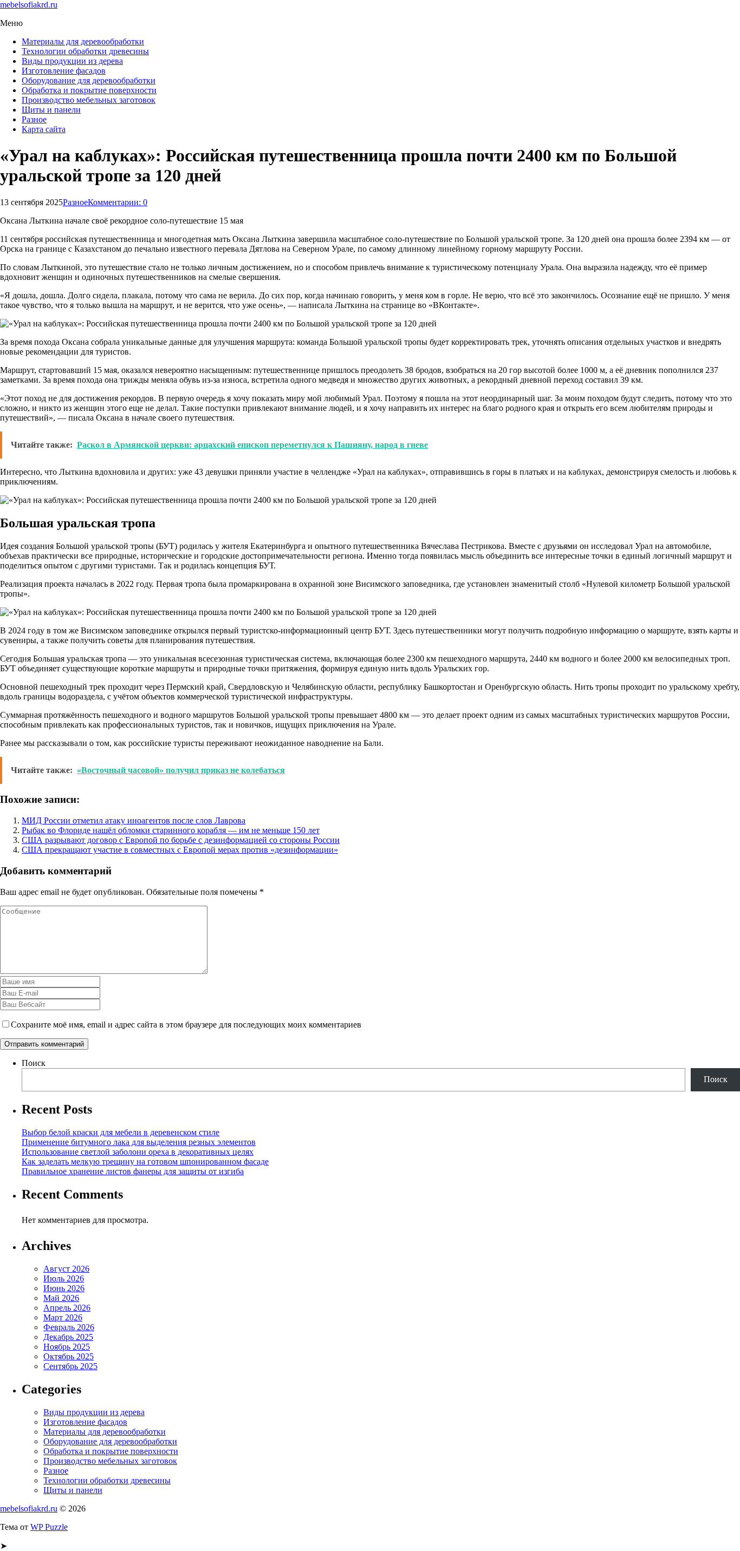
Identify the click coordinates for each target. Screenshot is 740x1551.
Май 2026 (61, 1298)
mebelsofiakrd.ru (28, 4)
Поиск (34, 1063)
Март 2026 (62, 1317)
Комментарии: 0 (117, 202)
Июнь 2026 (64, 1288)
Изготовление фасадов (64, 70)
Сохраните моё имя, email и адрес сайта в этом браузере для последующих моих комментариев (186, 1024)
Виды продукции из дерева (72, 61)
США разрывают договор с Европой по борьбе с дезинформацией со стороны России (181, 840)
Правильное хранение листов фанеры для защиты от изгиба (133, 1171)
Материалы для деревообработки (83, 41)
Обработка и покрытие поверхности (89, 90)
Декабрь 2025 (68, 1336)
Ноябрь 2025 (66, 1346)
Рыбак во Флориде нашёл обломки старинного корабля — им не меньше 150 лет (171, 830)
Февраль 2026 (68, 1327)
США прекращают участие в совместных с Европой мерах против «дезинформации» (180, 849)
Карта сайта (44, 129)
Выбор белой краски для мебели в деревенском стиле (120, 1132)
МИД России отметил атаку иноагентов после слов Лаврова (133, 820)
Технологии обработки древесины (85, 51)
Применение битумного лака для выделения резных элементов (139, 1142)
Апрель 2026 (66, 1307)
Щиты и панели (51, 109)
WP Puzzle (49, 1527)
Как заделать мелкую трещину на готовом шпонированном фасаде (145, 1161)
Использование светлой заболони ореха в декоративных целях (138, 1151)
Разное (34, 119)
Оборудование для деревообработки (88, 80)
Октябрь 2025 (68, 1356)
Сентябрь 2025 (70, 1366)
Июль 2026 (63, 1278)
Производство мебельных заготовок (88, 99)
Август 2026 (66, 1268)
